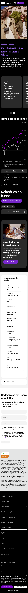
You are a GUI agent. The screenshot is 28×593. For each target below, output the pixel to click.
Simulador (20, 2)
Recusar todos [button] (21, 586)
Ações (4, 43)
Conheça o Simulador (10, 261)
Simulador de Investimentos (9, 562)
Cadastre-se (6, 442)
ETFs (11, 43)
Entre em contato (6, 571)
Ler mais (3, 584)
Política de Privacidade (10, 438)
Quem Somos (5, 559)
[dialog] (14, 583)
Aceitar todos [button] (7, 586)
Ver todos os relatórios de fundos (11, 200)
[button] (14, 590)
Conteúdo (4, 566)
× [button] (26, 575)
